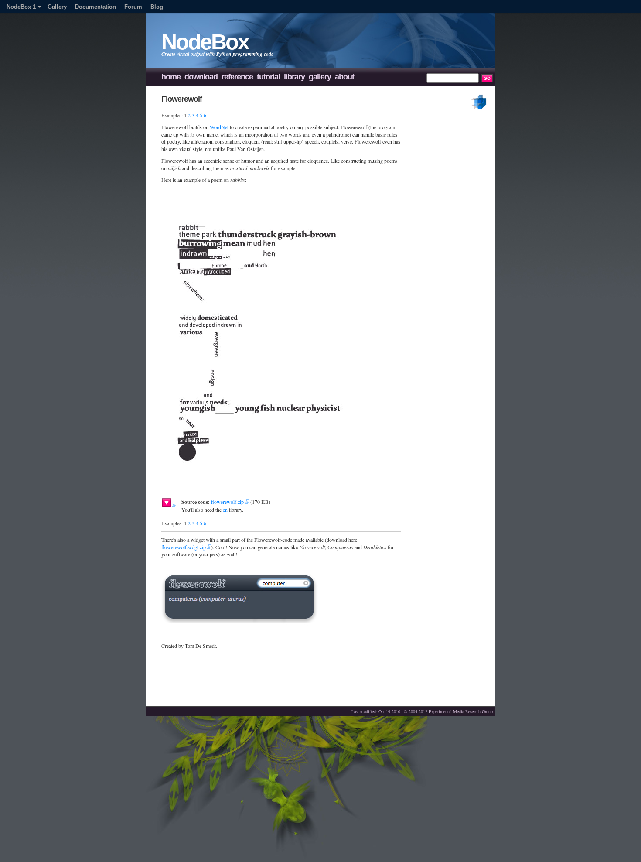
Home (171, 76)
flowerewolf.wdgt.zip (183, 547)
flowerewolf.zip (227, 501)
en (225, 509)
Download (201, 76)
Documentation (95, 6)
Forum (133, 6)
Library (294, 76)
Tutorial (268, 76)
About (344, 76)
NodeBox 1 (21, 6)
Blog (156, 6)
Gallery (57, 6)
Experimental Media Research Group (461, 711)
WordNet (219, 126)
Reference (237, 76)
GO (487, 78)
